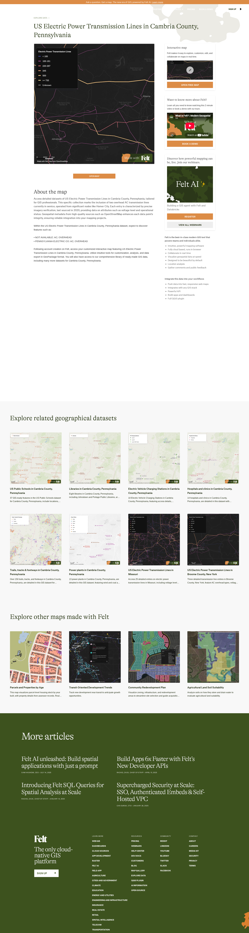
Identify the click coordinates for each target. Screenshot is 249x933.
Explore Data (40, 18)
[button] (140, 9)
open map (94, 176)
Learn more (157, 2)
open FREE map (190, 85)
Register (190, 216)
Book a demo (190, 143)
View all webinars (190, 225)
